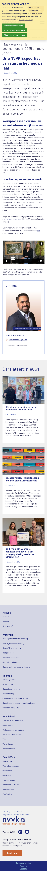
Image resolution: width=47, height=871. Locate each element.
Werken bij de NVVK (11, 784)
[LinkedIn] (20, 832)
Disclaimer (24, 866)
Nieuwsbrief (8, 626)
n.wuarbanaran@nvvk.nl (18, 340)
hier (38, 230)
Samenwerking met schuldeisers (16, 667)
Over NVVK (9, 757)
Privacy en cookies (23, 863)
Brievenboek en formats (13, 734)
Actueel (7, 612)
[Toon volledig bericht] (23, 409)
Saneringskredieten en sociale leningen (19, 703)
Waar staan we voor (11, 766)
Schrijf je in (12, 853)
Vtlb (4, 739)
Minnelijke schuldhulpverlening (15, 638)
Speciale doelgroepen (12, 662)
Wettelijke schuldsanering (13, 643)
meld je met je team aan (12, 219)
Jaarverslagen (8, 789)
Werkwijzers (8, 744)
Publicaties (7, 794)
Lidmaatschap (9, 780)
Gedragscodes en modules (13, 730)
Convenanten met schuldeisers (15, 698)
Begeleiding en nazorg (12, 648)
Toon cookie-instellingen (14, 30)
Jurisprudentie (9, 748)
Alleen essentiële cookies (14, 35)
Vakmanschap (8, 693)
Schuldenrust (8, 684)
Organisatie (7, 770)
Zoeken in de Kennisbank (13, 720)
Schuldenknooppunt (11, 707)
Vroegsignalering (10, 679)
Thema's (7, 675)
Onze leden (7, 775)
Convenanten (8, 725)
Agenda (6, 621)
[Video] (27, 832)
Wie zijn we (7, 761)
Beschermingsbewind (12, 657)
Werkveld (8, 634)
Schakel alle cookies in (13, 25)
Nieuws (6, 616)
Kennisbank (9, 716)
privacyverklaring (26, 19)
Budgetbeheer (8, 652)
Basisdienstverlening (11, 689)
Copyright (23, 869)
